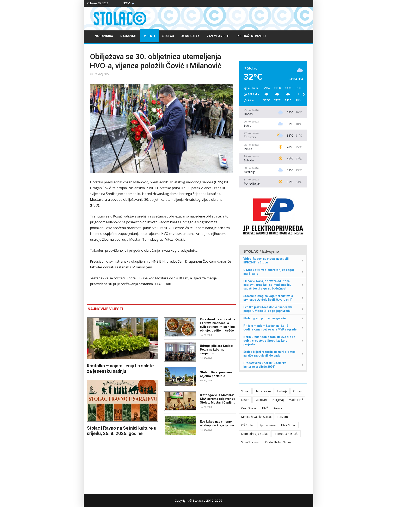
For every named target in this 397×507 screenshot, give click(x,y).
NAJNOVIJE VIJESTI (105, 309)
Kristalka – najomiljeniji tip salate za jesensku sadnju (120, 368)
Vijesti (149, 36)
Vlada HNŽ (296, 400)
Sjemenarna (267, 425)
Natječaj (278, 400)
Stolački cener (250, 442)
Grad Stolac (249, 408)
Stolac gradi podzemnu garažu (264, 318)
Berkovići (261, 400)
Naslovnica (104, 36)
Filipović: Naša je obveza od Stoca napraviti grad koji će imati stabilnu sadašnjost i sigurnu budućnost (267, 284)
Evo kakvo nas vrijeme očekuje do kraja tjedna (217, 423)
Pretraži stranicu (251, 36)
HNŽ (265, 408)
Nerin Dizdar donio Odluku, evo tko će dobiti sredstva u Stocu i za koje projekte (269, 340)
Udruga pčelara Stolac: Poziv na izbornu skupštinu (216, 349)
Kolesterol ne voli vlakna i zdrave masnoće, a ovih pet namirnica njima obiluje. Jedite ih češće (218, 324)
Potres (297, 391)
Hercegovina (263, 391)
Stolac (168, 36)
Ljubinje (282, 391)
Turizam (282, 417)
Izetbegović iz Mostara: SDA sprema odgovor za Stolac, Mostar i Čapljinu (217, 398)
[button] (250, 94)
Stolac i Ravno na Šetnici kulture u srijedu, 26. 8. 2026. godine (121, 430)
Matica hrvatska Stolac (256, 417)
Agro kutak (190, 36)
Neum (245, 400)
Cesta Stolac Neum (278, 442)
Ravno (277, 408)
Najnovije (128, 36)
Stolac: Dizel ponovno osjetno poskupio (216, 374)
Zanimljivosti (218, 36)
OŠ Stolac (247, 425)
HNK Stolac (288, 425)
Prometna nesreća (286, 434)
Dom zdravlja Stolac (254, 434)
